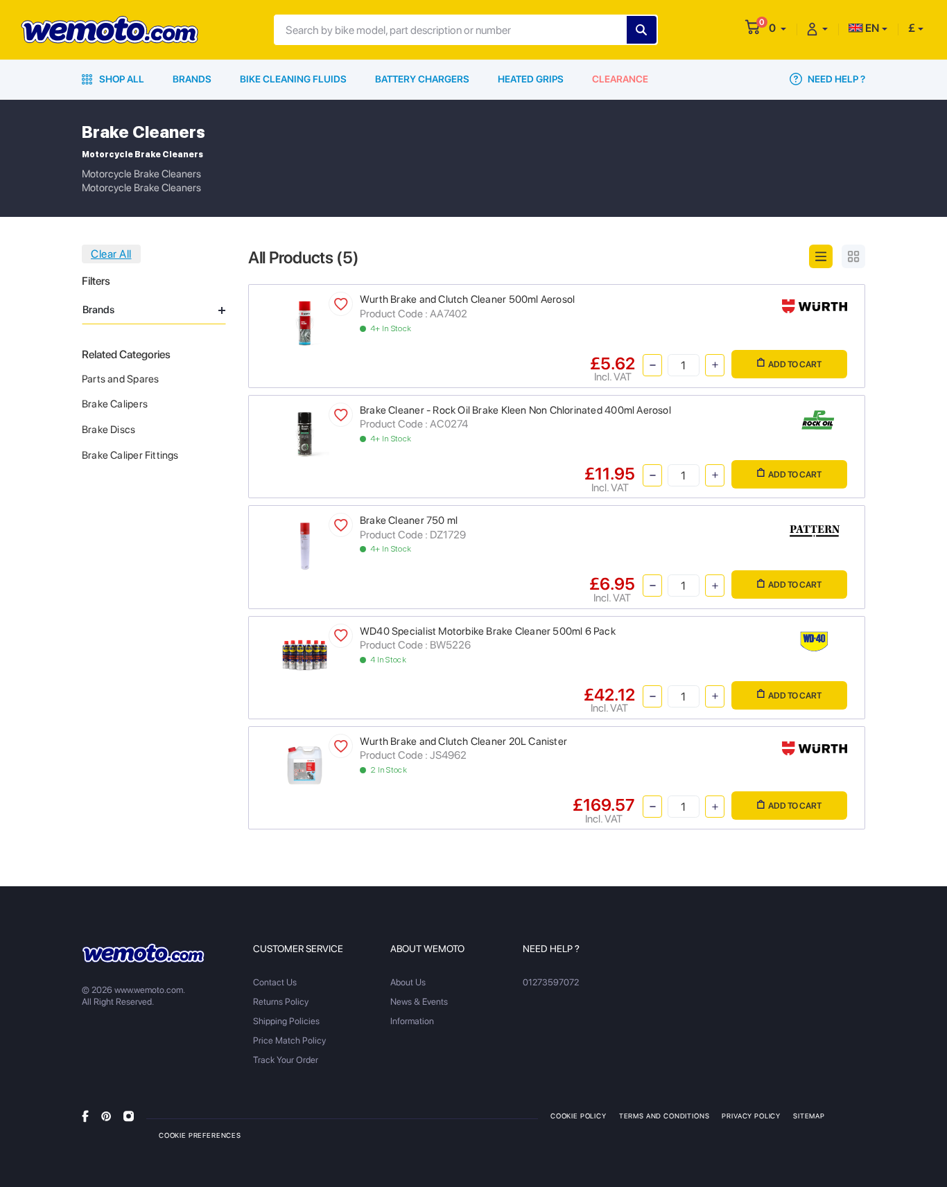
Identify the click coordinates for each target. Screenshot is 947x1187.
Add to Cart (795, 364)
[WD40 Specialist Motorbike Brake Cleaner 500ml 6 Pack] (304, 653)
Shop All (120, 79)
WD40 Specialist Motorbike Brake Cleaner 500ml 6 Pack (488, 631)
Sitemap (809, 1115)
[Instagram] (128, 1115)
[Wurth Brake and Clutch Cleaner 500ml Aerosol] (304, 322)
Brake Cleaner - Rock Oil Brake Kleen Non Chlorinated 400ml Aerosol (515, 410)
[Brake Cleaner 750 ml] (304, 545)
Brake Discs (108, 429)
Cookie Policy (578, 1115)
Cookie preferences (200, 1135)
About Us (408, 982)
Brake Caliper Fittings (130, 455)
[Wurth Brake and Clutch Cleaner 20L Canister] (304, 764)
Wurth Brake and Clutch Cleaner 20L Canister (463, 741)
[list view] (821, 256)
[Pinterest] (106, 1115)
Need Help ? (835, 79)
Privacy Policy (751, 1115)
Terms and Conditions (664, 1115)
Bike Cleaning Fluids (293, 79)
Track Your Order (285, 1060)
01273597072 (551, 982)
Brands (192, 79)
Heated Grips (531, 79)
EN (871, 28)
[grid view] (853, 256)
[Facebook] (85, 1115)
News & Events (419, 1001)
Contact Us (275, 982)
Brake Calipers (115, 404)
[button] (777, 28)
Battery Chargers (422, 79)
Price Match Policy (289, 1040)
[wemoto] (143, 952)
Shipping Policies (286, 1021)
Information (412, 1021)
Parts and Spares (120, 379)
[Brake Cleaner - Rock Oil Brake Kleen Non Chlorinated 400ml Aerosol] (304, 432)
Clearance (620, 79)
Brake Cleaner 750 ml (409, 520)
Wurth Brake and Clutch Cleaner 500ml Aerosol (467, 299)
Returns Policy (281, 1001)
